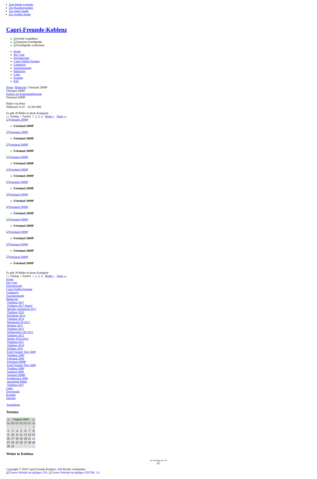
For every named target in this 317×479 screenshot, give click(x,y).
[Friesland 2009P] (17, 119)
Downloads (13, 391)
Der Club (19, 54)
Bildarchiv (20, 71)
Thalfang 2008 (15, 368)
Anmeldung (13, 404)
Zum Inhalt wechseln (21, 4)
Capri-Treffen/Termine (27, 61)
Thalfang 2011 (15, 342)
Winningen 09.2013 (18, 322)
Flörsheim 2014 (16, 315)
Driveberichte (21, 58)
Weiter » (49, 116)
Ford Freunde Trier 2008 (21, 365)
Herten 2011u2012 (18, 338)
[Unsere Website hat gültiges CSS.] (27, 472)
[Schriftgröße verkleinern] (29, 45)
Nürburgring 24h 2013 (20, 332)
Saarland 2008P (16, 375)
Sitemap (11, 398)
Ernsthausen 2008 (17, 378)
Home (17, 51)
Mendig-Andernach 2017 (21, 309)
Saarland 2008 (15, 371)
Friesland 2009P (16, 361)
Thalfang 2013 (15, 328)
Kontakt (18, 77)
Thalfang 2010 (15, 345)
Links (17, 74)
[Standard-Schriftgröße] (28, 42)
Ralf (16, 81)
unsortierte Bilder (17, 381)
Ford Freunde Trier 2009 (21, 352)
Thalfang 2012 (15, 335)
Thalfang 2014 (15, 318)
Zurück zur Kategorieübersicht (24, 94)
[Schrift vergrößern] (26, 38)
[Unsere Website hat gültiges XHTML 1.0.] (74, 472)
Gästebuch (20, 64)
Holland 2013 (15, 325)
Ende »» (61, 116)
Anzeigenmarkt (22, 68)
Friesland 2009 (15, 358)
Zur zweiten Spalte (20, 14)
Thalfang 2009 (15, 355)
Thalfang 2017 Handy (20, 305)
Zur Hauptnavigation (21, 7)
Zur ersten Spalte (18, 11)
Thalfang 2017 (15, 302)
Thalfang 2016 (15, 312)
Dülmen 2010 (15, 348)
